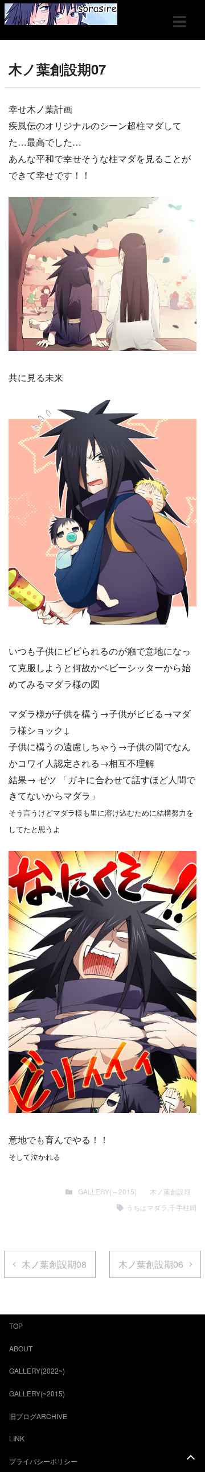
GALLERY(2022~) (37, 1370)
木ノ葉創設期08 (54, 1264)
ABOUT (20, 1348)
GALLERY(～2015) (107, 1191)
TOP (16, 1325)
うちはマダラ (146, 1207)
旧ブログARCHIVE (38, 1416)
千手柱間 (182, 1207)
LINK (16, 1438)
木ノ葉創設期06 (150, 1264)
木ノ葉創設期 (170, 1191)
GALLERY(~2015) (37, 1393)
